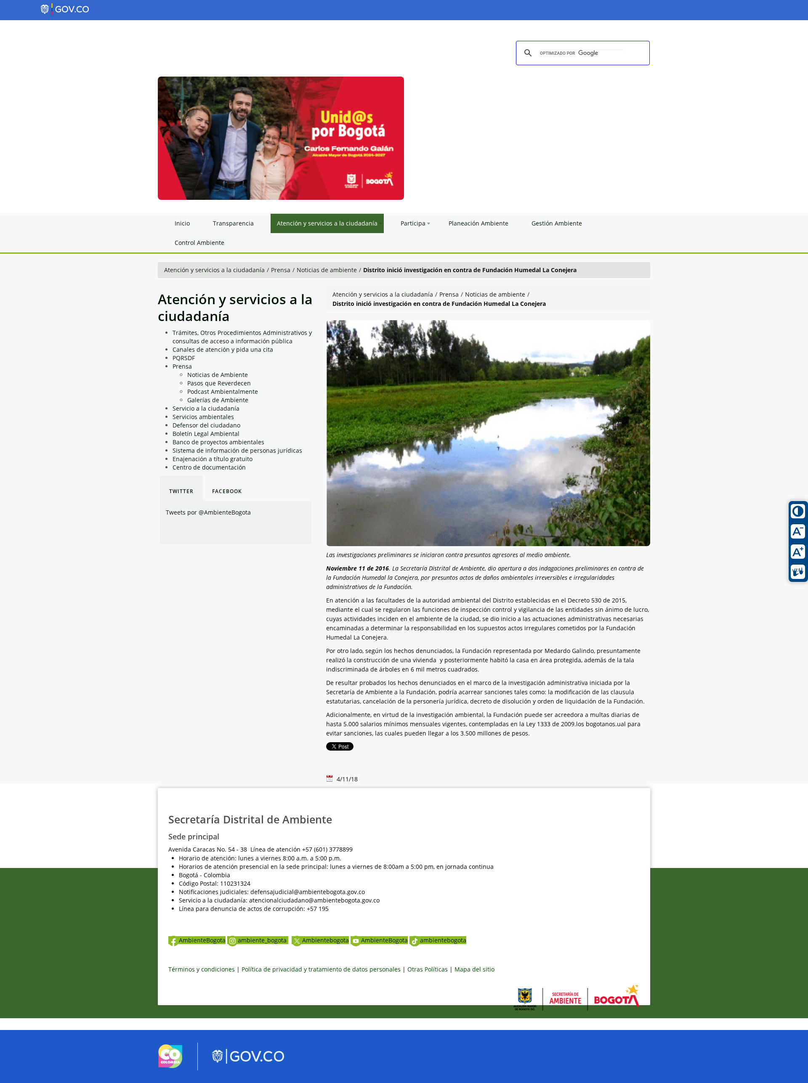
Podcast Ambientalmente (222, 392)
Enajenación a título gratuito (212, 459)
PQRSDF (184, 358)
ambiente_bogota (263, 940)
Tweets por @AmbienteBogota (208, 512)
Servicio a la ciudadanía (206, 408)
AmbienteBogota (202, 940)
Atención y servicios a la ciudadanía (214, 270)
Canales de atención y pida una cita (223, 349)
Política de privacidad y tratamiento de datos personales (321, 969)
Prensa (280, 270)
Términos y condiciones (201, 969)
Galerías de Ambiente (217, 400)
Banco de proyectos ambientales (218, 442)
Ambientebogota (325, 940)
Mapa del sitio (474, 969)
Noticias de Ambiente (217, 375)
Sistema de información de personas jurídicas (237, 450)
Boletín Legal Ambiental (206, 434)
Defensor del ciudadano (206, 425)
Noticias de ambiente (327, 270)
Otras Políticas (427, 969)
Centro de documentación (209, 467)
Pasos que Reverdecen (219, 383)
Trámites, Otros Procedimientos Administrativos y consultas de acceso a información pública (242, 337)
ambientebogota (443, 940)
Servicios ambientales (203, 417)
